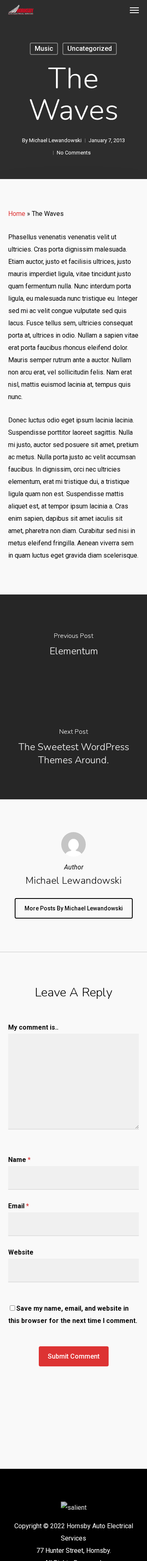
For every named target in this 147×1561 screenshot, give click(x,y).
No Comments (74, 153)
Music (44, 48)
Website (20, 1252)
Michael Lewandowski (55, 140)
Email (18, 1206)
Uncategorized (89, 48)
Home (16, 214)
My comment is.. (33, 1027)
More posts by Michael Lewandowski (73, 908)
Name (19, 1160)
